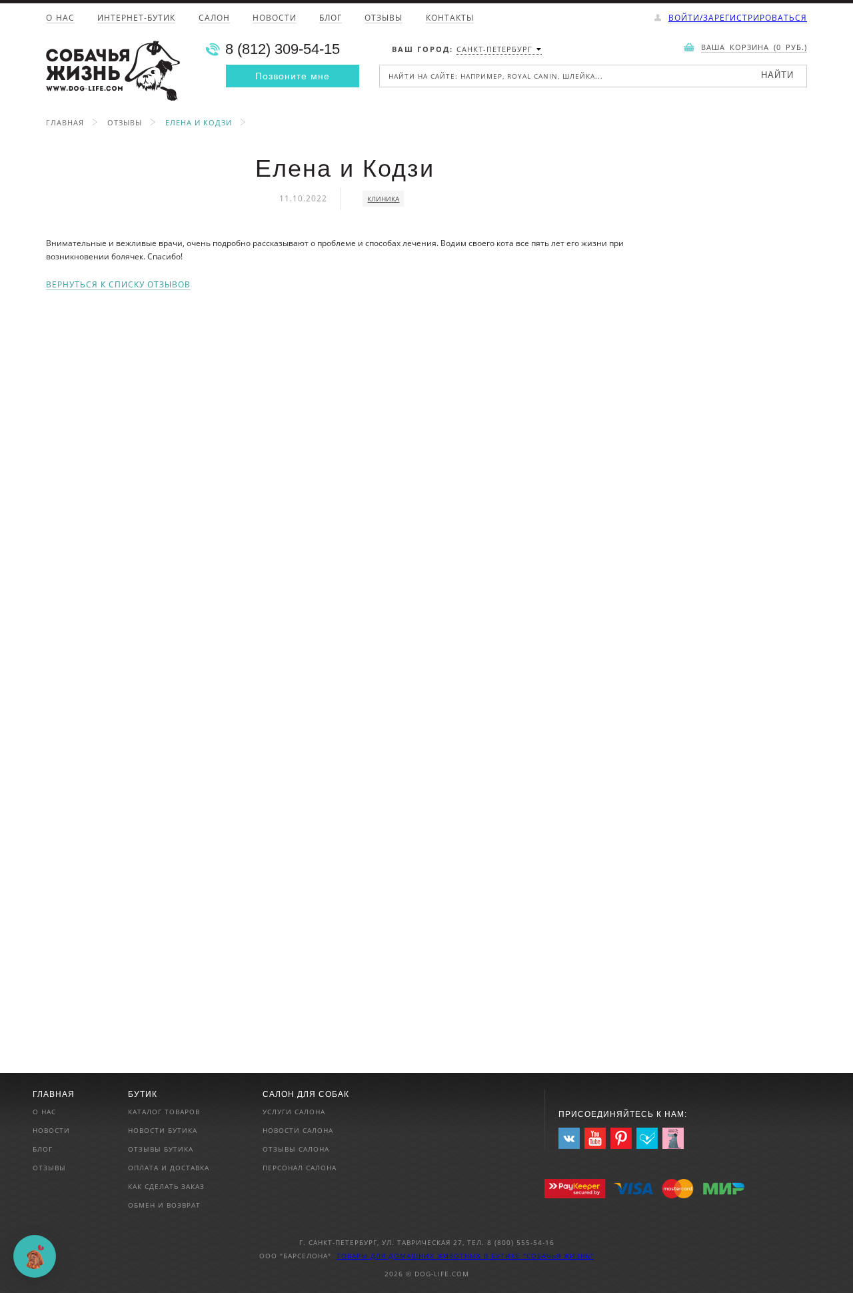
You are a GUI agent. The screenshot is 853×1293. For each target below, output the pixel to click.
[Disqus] (345, 456)
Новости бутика (162, 1130)
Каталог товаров (164, 1111)
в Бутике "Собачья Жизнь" (539, 1255)
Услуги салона (294, 1111)
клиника (383, 198)
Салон (214, 18)
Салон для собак (306, 1094)
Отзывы (384, 18)
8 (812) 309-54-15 (282, 49)
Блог (330, 18)
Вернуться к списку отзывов (118, 285)
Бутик (142, 1094)
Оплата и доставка (168, 1167)
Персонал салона (300, 1167)
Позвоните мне (292, 76)
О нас (60, 18)
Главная (65, 122)
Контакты (450, 18)
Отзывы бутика (160, 1149)
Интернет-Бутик (136, 18)
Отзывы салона (296, 1149)
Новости (275, 18)
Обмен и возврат (164, 1205)
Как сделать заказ (166, 1186)
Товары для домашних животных (410, 1255)
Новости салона (298, 1130)
